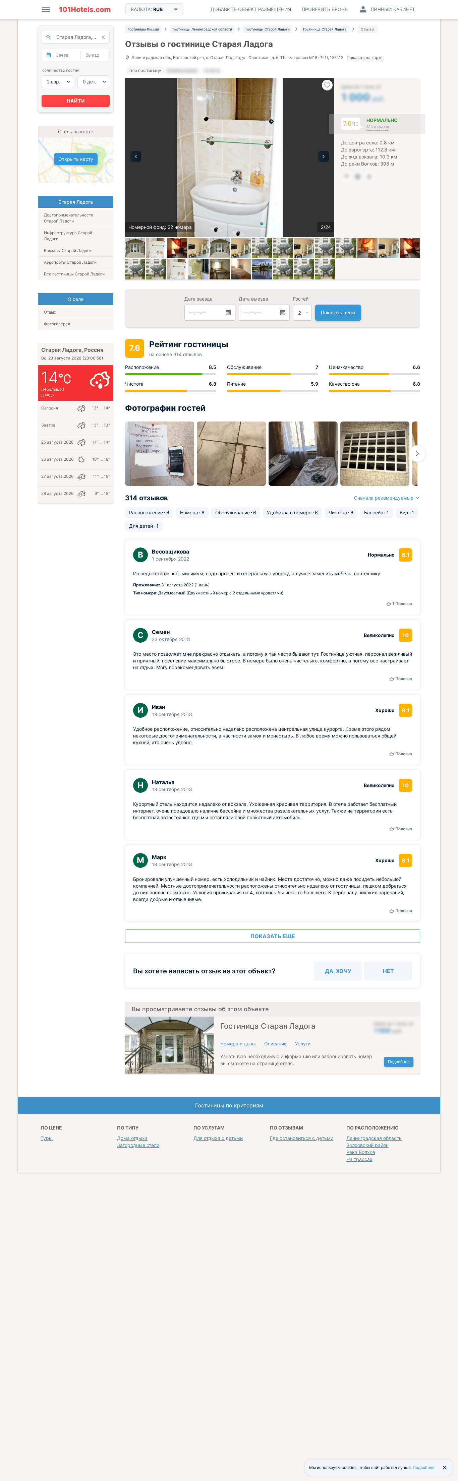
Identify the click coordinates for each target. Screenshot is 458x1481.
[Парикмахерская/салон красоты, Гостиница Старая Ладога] (156, 269)
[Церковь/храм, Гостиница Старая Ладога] (262, 269)
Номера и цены (238, 1043)
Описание (275, 1043)
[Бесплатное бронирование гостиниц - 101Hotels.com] (85, 9)
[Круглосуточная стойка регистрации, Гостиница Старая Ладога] (304, 248)
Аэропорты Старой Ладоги (70, 262)
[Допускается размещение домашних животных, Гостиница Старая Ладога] (304, 269)
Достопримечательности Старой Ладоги (68, 217)
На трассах (359, 1159)
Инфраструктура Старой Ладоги (68, 235)
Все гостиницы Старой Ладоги (74, 273)
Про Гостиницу (145, 71)
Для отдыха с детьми (218, 1138)
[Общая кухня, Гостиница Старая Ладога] (367, 248)
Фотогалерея (57, 323)
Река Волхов (360, 1152)
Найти (76, 101)
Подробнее (399, 1061)
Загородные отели (138, 1145)
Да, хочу (338, 971)
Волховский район (367, 1145)
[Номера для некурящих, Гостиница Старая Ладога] (346, 248)
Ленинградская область (374, 1138)
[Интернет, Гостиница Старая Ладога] (241, 248)
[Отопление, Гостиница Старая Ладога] (135, 269)
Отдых (50, 312)
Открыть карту (75, 159)
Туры (47, 1138)
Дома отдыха (132, 1138)
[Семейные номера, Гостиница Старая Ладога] (177, 269)
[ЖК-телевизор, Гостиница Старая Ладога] (262, 248)
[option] (229, 157)
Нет (388, 971)
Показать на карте (365, 58)
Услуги (302, 1043)
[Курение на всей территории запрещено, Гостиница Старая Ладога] (325, 248)
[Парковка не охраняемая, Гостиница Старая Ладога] (283, 269)
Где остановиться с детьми (301, 1138)
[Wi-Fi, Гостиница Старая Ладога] (220, 248)
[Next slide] (417, 453)
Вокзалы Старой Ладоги (68, 250)
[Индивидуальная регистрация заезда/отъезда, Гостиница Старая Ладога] (283, 248)
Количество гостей (60, 70)
